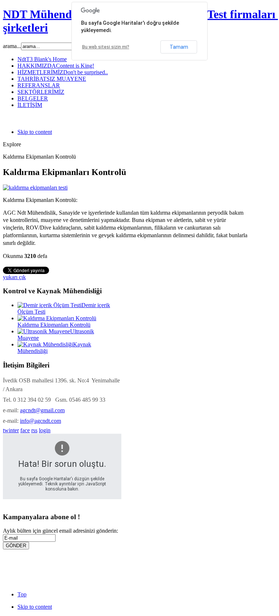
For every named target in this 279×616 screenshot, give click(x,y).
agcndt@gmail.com (42, 410)
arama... (12, 46)
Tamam (179, 47)
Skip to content (34, 132)
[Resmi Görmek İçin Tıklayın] (35, 187)
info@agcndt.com (40, 421)
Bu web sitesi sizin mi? (105, 46)
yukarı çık (14, 277)
